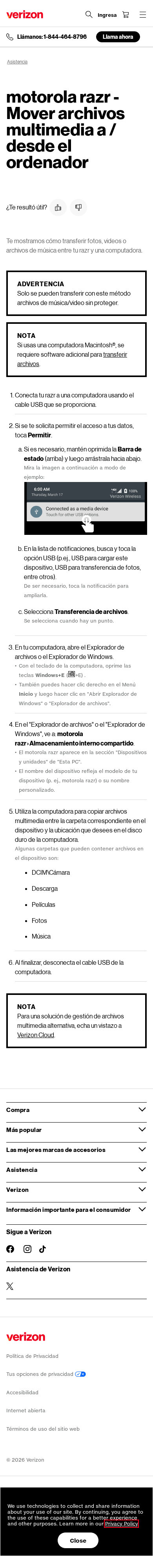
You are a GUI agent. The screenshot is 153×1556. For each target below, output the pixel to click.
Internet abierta (26, 1410)
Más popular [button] (24, 1129)
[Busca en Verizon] (89, 14)
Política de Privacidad (32, 1356)
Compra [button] (17, 1109)
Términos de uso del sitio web (43, 1429)
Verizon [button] (17, 1189)
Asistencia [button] (21, 1169)
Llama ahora (118, 36)
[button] (58, 207)
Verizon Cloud (35, 1034)
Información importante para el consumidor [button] (68, 1209)
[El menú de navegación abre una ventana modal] (142, 14)
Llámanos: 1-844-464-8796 (52, 37)
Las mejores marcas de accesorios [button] (56, 1149)
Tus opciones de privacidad (40, 1374)
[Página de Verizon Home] (24, 14)
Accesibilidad (22, 1392)
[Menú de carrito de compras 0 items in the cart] (125, 14)
